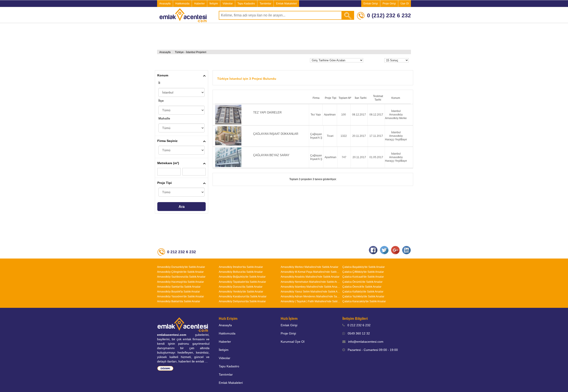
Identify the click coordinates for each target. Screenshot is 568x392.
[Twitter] (384, 249)
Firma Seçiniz (167, 141)
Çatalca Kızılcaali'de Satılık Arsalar (363, 276)
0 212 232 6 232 (358, 325)
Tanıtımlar (265, 3)
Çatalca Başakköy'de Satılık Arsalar (363, 267)
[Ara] (348, 15)
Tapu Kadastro (246, 3)
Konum (162, 75)
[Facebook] (373, 249)
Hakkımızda (182, 3)
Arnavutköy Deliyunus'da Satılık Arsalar (242, 301)
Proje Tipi (164, 183)
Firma (316, 97)
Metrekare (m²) (168, 163)
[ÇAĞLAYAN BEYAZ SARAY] (313, 157)
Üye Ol (404, 3)
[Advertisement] (33, 93)
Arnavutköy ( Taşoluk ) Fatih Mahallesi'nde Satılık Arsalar (310, 301)
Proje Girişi (389, 3)
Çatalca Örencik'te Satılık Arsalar (361, 286)
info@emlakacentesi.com (364, 341)
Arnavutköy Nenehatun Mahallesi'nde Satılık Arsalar (310, 281)
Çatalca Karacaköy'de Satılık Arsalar (364, 301)
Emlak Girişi (370, 3)
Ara (182, 207)
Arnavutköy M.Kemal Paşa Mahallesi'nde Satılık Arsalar (310, 271)
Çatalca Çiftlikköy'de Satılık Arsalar (363, 271)
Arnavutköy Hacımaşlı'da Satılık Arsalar (180, 281)
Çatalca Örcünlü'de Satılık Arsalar (362, 281)
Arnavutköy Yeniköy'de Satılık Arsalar (241, 291)
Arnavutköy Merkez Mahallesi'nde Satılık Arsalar (309, 267)
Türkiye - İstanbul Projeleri (190, 52)
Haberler (199, 3)
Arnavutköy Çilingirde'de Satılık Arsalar (180, 271)
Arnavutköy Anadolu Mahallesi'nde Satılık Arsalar (310, 276)
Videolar (228, 3)
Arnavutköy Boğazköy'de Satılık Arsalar (242, 276)
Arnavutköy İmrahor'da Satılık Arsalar (241, 267)
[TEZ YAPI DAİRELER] (313, 114)
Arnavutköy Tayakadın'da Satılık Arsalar (242, 281)
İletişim (213, 3)
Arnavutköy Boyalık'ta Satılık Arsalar (178, 291)
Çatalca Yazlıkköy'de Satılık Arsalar (363, 296)
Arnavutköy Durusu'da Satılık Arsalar (240, 286)
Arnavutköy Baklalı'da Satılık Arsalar (178, 301)
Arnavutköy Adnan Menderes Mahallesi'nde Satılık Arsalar (310, 296)
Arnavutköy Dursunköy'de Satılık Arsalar (181, 267)
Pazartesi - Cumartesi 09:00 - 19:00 (371, 350)
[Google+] (395, 249)
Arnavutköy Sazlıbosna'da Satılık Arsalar (181, 276)
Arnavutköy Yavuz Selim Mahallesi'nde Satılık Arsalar (310, 291)
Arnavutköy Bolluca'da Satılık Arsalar (241, 271)
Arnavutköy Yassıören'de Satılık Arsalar (180, 296)
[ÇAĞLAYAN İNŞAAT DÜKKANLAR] (313, 136)
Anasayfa (165, 3)
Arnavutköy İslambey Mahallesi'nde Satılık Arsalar (310, 286)
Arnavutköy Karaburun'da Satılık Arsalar (242, 296)
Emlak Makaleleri (286, 3)
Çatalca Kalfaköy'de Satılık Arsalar (362, 291)
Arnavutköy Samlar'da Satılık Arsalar (179, 286)
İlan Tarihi (361, 97)
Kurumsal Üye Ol (292, 341)
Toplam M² (345, 97)
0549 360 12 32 (357, 333)
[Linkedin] (406, 249)
